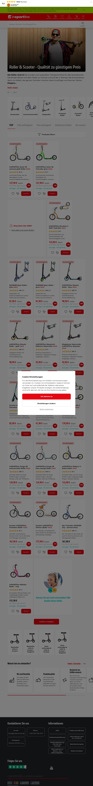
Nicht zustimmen (46, 409)
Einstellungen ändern (46, 403)
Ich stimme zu (47, 396)
